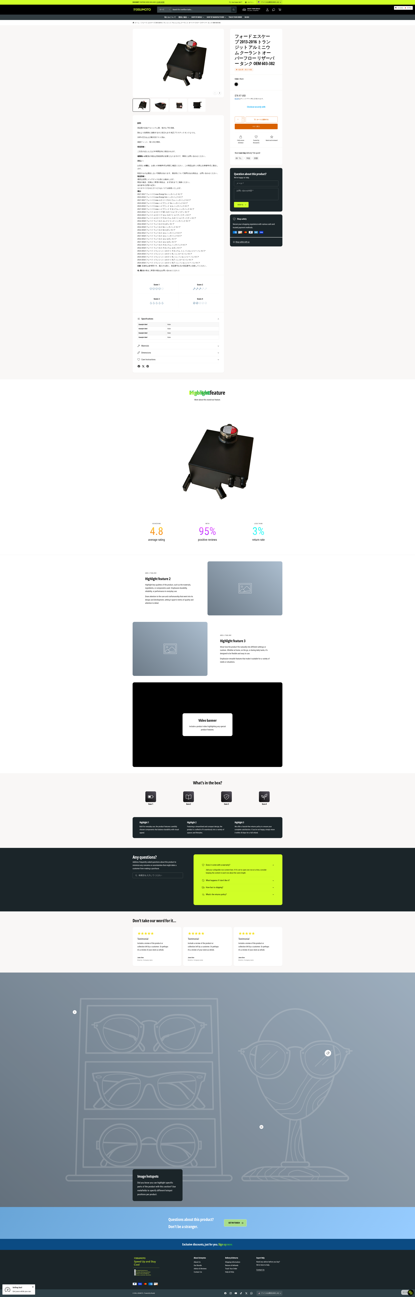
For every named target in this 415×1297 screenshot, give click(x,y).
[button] (280, 9)
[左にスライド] (215, 93)
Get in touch (234, 1223)
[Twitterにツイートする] (143, 366)
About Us (197, 1262)
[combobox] (204, 9)
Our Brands (198, 1265)
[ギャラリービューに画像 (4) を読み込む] (196, 105)
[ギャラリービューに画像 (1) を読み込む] (141, 105)
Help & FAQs (229, 1272)
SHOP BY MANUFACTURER (215, 17)
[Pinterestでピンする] (147, 366)
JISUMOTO (140, 1293)
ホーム (137, 23)
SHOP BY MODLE (196, 17)
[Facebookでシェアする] (138, 366)
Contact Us (198, 1272)
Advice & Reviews (200, 1269)
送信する (240, 204)
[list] (207, 532)
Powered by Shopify (149, 1293)
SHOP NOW (156, 2)
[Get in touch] (274, 9)
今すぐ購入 (256, 126)
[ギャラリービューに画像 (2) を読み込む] (159, 105)
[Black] (236, 84)
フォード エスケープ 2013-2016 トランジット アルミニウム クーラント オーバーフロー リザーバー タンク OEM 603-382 (181, 23)
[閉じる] (33, 1287)
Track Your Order (231, 1269)
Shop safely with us (242, 242)
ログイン (251, 2)
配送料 (237, 99)
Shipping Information (232, 1262)
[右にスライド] (219, 93)
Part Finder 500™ (237, 2)
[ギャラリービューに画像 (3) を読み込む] (178, 105)
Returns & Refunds (231, 1265)
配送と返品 (183, 17)
